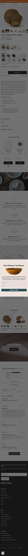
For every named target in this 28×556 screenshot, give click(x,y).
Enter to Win (14, 290)
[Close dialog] (27, 260)
